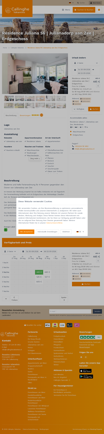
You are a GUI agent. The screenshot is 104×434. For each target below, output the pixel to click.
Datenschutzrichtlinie (54, 223)
